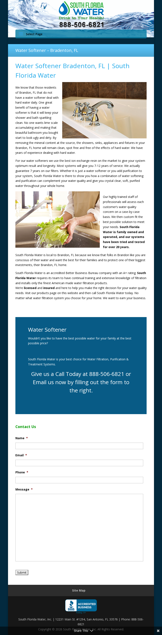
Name (21, 438)
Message (24, 489)
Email (21, 455)
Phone (21, 472)
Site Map (78, 590)
